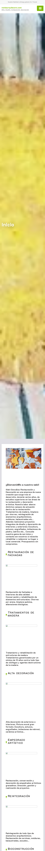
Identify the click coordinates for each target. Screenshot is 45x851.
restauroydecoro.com (12, 7)
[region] (23, 464)
